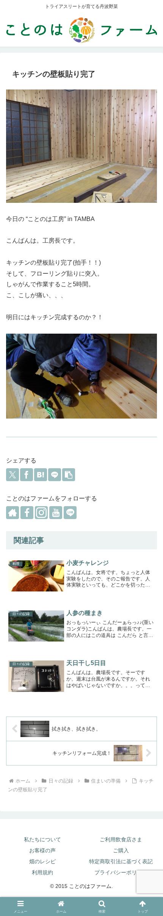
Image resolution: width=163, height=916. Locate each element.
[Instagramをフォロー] (41, 512)
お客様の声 (42, 850)
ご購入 (121, 850)
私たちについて (42, 839)
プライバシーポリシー (120, 872)
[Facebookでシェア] (26, 474)
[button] (68, 474)
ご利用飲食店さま (121, 839)
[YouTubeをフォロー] (55, 512)
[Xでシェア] (12, 474)
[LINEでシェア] (54, 474)
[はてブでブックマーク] (40, 474)
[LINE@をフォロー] (70, 512)
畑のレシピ (42, 861)
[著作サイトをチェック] (12, 512)
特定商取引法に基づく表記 (121, 861)
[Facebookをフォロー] (26, 512)
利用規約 (42, 872)
